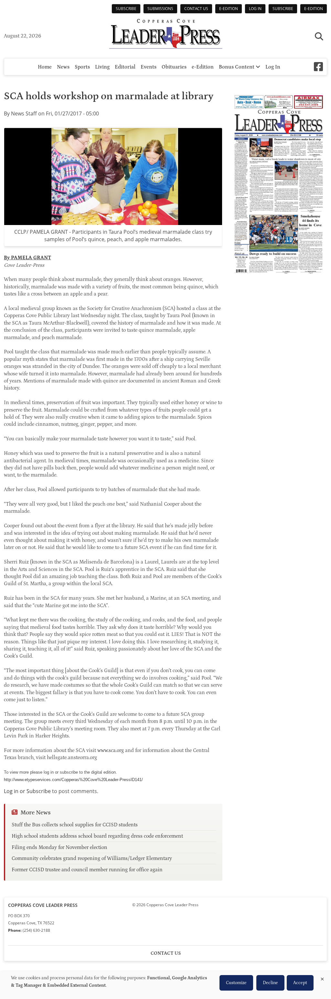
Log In (255, 8)
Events (148, 67)
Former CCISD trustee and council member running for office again (87, 870)
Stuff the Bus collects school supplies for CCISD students (75, 825)
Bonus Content (237, 67)
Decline (270, 982)
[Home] (165, 34)
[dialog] (165, 985)
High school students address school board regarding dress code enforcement (97, 836)
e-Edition (228, 8)
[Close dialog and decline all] (322, 978)
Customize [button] (236, 982)
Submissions (160, 8)
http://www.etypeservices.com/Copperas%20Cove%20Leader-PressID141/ (73, 779)
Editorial (125, 67)
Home (45, 67)
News (63, 67)
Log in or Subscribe (27, 791)
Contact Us (196, 8)
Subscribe (126, 8)
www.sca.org (110, 750)
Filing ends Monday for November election (59, 847)
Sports (82, 67)
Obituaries (174, 67)
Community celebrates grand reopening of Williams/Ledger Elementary (92, 858)
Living (102, 67)
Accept (300, 982)
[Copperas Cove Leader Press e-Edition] (278, 278)
